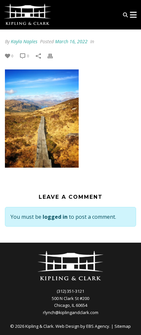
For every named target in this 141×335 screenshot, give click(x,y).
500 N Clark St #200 (70, 298)
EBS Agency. (98, 326)
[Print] (53, 55)
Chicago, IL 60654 (70, 305)
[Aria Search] (125, 15)
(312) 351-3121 (70, 291)
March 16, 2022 (71, 41)
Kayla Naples (24, 41)
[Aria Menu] (133, 14)
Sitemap (122, 326)
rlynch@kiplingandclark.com (70, 312)
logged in (55, 216)
